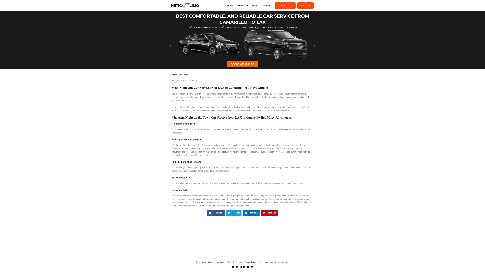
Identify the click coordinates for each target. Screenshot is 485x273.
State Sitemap (220, 262)
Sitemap (211, 262)
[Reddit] (248, 267)
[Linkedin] (244, 267)
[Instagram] (240, 267)
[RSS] (252, 267)
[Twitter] (237, 267)
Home (174, 75)
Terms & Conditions (235, 262)
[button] (246, 5)
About (203, 262)
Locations (183, 75)
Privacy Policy (250, 262)
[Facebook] (233, 267)
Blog (198, 262)
